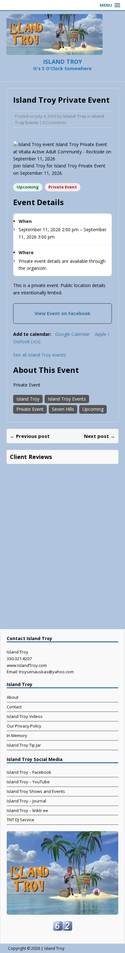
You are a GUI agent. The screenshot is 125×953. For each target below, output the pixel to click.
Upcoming (93, 409)
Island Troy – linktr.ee (27, 810)
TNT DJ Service (20, 820)
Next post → (99, 436)
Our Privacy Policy (24, 726)
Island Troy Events (67, 399)
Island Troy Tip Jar (24, 745)
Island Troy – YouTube (28, 782)
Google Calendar (72, 334)
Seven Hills (63, 409)
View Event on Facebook (62, 313)
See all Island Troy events (39, 355)
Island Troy (74, 116)
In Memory (17, 735)
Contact (14, 707)
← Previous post (30, 436)
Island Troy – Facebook (29, 772)
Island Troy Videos (25, 716)
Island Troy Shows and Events (36, 791)
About (12, 697)
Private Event (30, 409)
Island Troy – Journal (26, 801)
